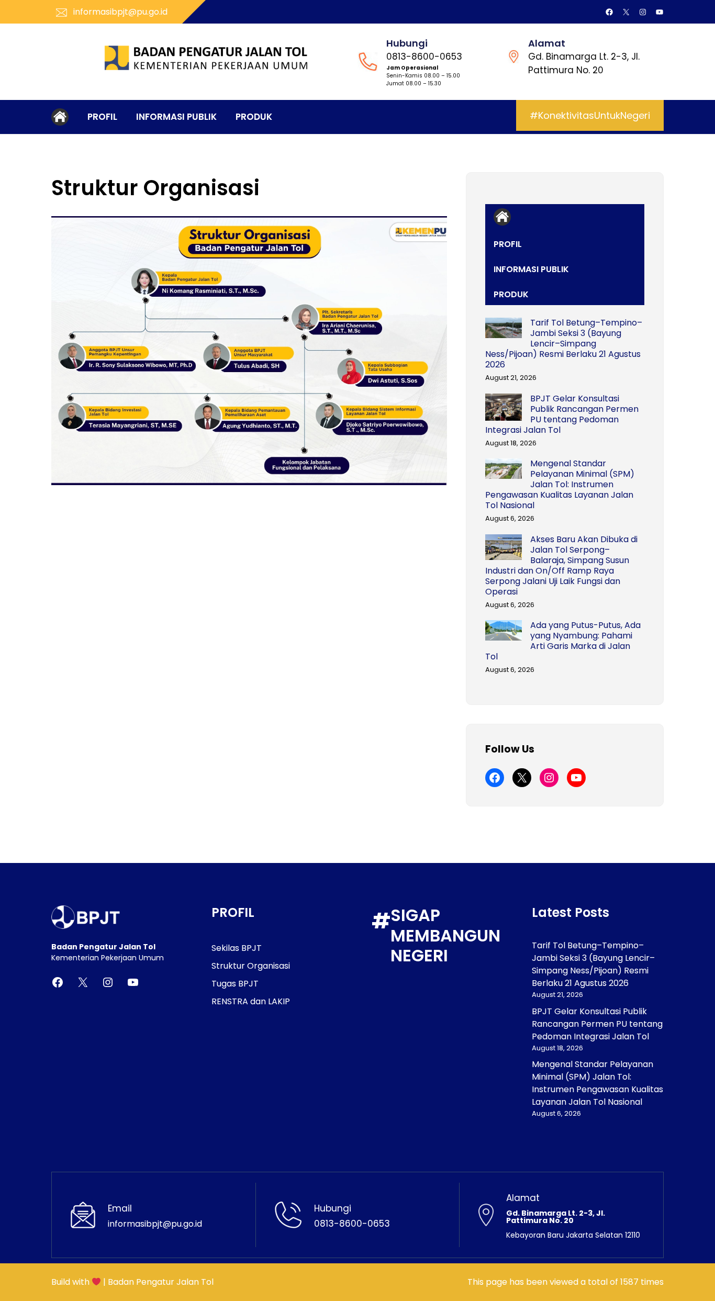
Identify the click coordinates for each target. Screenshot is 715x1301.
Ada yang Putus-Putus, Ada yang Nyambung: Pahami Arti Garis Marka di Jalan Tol (563, 641)
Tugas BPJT (235, 984)
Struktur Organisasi (250, 966)
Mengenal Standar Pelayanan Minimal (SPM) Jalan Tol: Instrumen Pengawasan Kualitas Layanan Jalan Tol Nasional (559, 484)
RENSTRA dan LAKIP (250, 1001)
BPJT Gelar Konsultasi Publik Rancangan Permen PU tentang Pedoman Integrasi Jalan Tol (562, 414)
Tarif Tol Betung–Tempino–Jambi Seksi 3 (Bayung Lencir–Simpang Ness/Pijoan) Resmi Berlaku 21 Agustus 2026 (563, 344)
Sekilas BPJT (236, 948)
